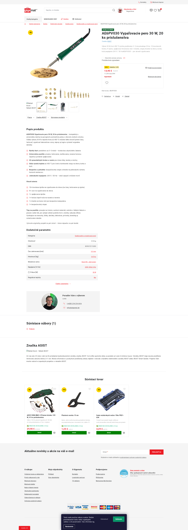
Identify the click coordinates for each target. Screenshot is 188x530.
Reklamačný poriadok (31, 494)
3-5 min (93, 251)
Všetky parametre (62, 284)
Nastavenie (69, 526)
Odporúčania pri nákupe (32, 497)
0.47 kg (93, 256)
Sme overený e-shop (137, 470)
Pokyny (32, 329)
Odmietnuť (104, 519)
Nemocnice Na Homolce (104, 481)
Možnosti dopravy (158, 2)
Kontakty (143, 2)
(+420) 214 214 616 (74, 304)
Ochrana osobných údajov (33, 501)
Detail (39, 432)
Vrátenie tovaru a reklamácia (34, 474)
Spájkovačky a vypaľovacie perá (85, 236)
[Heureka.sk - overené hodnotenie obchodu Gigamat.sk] (124, 473)
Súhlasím (118, 519)
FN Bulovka (99, 477)
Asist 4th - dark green (89, 262)
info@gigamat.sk (73, 308)
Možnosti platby (29, 484)
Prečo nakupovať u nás (32, 477)
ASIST (109, 41)
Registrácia (130, 11)
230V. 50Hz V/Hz (90, 267)
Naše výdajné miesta (31, 487)
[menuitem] (33, 19)
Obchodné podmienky (31, 491)
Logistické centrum (78, 477)
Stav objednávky (53, 477)
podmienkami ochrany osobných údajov (133, 457)
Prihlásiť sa (156, 452)
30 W (94, 272)
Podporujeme (100, 474)
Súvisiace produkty (58, 117)
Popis (30, 117)
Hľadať (114, 10)
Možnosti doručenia (154, 76)
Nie (95, 277)
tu (93, 522)
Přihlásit (51, 474)
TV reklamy (76, 481)
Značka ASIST (41, 117)
